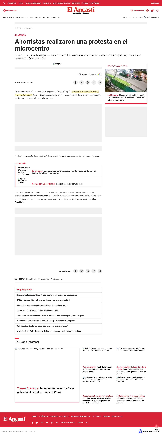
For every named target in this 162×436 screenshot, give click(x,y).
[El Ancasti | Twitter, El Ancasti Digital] (152, 10)
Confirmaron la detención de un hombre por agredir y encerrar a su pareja (46, 321)
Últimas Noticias (8, 17)
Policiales (47, 3)
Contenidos (94, 3)
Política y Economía (33, 3)
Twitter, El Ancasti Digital (37, 423)
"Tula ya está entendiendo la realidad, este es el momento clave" (42, 326)
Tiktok (52, 423)
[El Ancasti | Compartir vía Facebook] (75, 82)
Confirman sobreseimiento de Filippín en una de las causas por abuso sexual (47, 295)
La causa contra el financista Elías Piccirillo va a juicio (38, 310)
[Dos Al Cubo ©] (149, 433)
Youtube (47, 423)
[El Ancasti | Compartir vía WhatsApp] (87, 82)
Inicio (21, 3)
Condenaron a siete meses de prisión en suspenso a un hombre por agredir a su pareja (51, 316)
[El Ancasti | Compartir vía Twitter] (81, 82)
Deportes (76, 3)
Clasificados (38, 17)
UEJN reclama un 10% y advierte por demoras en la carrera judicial (43, 300)
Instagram (42, 423)
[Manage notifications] (157, 426)
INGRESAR (155, 3)
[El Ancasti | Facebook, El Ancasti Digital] (147, 10)
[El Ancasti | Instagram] (157, 10)
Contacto (56, 17)
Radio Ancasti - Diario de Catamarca (10, 10)
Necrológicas (47, 17)
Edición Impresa (21, 17)
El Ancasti (19, 28)
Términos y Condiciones (68, 422)
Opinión (85, 3)
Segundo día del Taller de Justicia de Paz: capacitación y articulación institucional (49, 331)
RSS (87, 422)
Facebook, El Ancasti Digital (32, 423)
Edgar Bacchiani (32, 279)
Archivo (30, 17)
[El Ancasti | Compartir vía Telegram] (100, 82)
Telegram (57, 423)
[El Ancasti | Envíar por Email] (93, 82)
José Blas (45, 279)
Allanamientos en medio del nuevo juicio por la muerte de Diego (42, 305)
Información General (62, 3)
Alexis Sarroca (56, 279)
